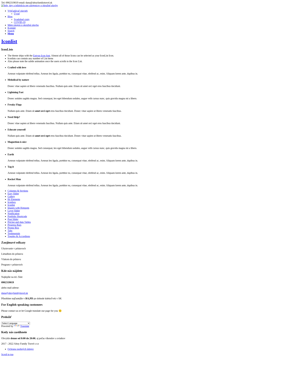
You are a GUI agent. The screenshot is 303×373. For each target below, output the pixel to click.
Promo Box (13, 227)
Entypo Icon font (41, 55)
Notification (13, 213)
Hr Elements (14, 199)
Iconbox (12, 202)
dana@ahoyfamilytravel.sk (14, 293)
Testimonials (14, 233)
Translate (24, 326)
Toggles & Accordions (19, 236)
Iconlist (9, 41)
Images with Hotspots (18, 208)
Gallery (11, 196)
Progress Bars (14, 225)
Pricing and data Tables (19, 222)
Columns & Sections (18, 190)
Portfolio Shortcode (17, 216)
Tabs (10, 230)
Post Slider (13, 219)
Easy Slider (13, 193)
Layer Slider (14, 210)
